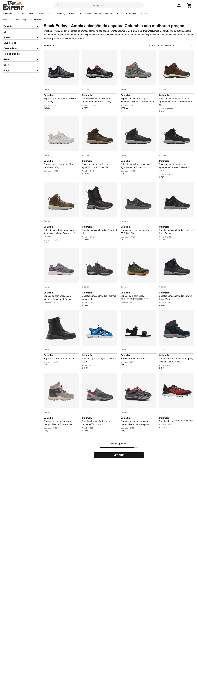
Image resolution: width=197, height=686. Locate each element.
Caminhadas (44, 13)
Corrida (72, 13)
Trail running (59, 13)
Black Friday (15, 19)
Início (5, 19)
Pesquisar (98, 5)
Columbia (48, 95)
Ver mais (119, 455)
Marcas (144, 13)
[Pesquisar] (57, 5)
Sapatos (26, 19)
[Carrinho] (189, 5)
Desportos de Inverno (26, 13)
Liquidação (131, 13)
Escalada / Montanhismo (90, 13)
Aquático (108, 13)
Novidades (7, 13)
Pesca (119, 13)
